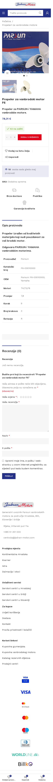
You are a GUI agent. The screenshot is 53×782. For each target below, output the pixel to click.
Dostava (6, 618)
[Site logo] (25, 4)
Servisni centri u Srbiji (14, 594)
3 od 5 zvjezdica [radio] (26, 397)
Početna (6, 21)
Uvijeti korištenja (11, 612)
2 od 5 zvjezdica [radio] (23, 397)
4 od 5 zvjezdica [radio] (28, 397)
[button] (5, 55)
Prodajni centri (10, 663)
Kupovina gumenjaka (13, 646)
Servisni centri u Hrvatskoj (16, 588)
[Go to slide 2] (27, 75)
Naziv (6, 435)
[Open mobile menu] (3, 13)
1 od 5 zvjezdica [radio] (21, 397)
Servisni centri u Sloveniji (16, 600)
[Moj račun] (47, 13)
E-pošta (7, 448)
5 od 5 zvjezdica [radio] (30, 397)
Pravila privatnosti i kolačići (17, 629)
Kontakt (6, 624)
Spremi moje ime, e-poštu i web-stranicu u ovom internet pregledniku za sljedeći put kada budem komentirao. (24, 464)
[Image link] (18, 504)
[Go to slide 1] (24, 75)
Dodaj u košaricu (30, 137)
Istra (4, 566)
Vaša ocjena (9, 397)
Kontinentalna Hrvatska (15, 554)
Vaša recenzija (11, 402)
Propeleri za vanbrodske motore (19, 25)
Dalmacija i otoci (11, 571)
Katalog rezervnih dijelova (16, 658)
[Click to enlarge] (7, 73)
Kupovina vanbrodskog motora (18, 652)
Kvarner (6, 560)
